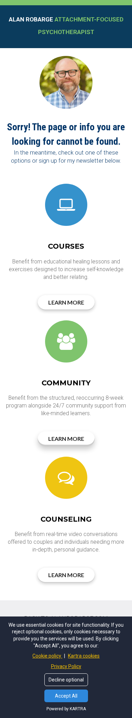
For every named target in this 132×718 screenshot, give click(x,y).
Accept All (66, 696)
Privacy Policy (66, 666)
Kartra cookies (84, 656)
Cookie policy (47, 656)
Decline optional (66, 680)
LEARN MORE (66, 302)
